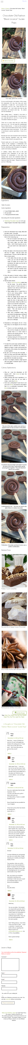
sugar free (17, 717)
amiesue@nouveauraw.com (15, 931)
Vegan (22, 717)
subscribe (8, 999)
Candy (7, 8)
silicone (19, 282)
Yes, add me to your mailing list (9, 993)
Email (3, 979)
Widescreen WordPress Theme (9, 1012)
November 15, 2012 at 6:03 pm (17, 901)
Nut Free (19, 715)
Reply (9, 753)
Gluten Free (14, 715)
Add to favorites (9, 60)
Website (3, 985)
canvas (13, 282)
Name (3, 973)
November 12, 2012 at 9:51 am (17, 824)
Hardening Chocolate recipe (12, 221)
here (18, 374)
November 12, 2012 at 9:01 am (15, 738)
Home (2, 8)
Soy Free (12, 717)
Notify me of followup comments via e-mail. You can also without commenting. (13, 998)
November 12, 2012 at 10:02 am (17, 764)
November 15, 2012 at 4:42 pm (15, 848)
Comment (4, 956)
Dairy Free (7, 715)
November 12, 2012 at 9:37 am (15, 787)
